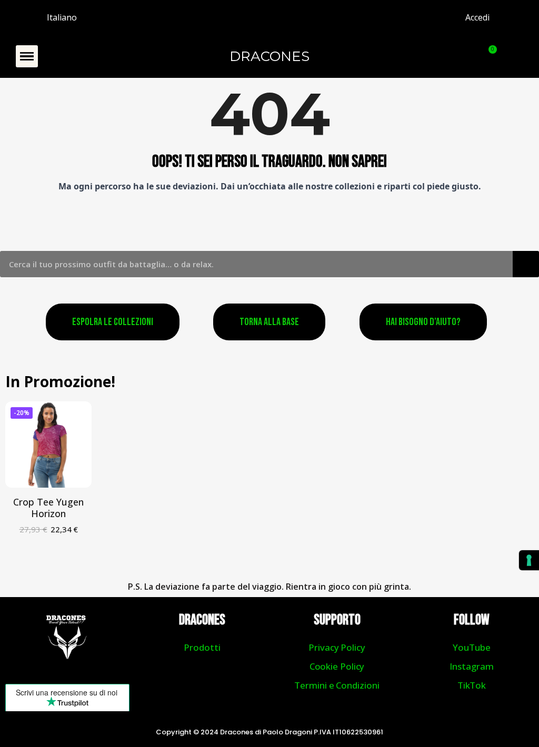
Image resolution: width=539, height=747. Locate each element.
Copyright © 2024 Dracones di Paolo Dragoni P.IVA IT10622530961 (269, 732)
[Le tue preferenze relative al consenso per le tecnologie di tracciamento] (529, 560)
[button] (27, 56)
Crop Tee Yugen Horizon (48, 508)
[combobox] (248, 264)
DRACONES (269, 56)
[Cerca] (526, 264)
